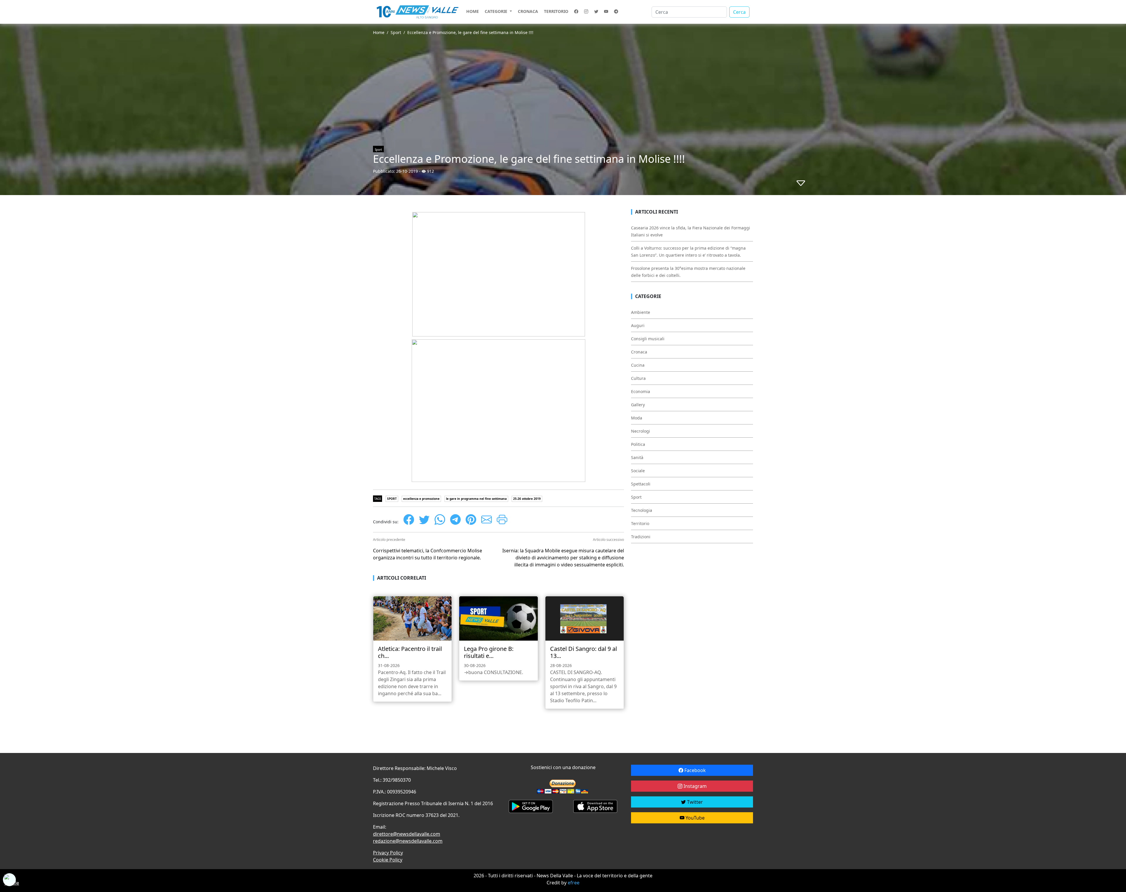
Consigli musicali (647, 338)
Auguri (638, 325)
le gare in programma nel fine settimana (476, 499)
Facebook (694, 770)
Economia (640, 391)
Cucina (638, 365)
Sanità (637, 457)
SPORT (392, 499)
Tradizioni (640, 536)
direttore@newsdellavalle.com (406, 834)
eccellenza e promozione (421, 499)
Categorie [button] (496, 11)
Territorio (556, 11)
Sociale (638, 470)
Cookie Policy (387, 860)
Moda (636, 418)
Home (472, 11)
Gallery (638, 404)
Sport (396, 32)
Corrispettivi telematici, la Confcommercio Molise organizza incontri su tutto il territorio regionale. (427, 554)
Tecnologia (641, 510)
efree (573, 882)
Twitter (694, 802)
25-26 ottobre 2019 (527, 499)
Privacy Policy (388, 852)
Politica (638, 444)
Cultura (638, 378)
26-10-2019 (407, 171)
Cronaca (528, 11)
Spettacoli (640, 484)
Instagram (694, 786)
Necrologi (640, 431)
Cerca (739, 12)
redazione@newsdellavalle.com (407, 841)
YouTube (694, 818)
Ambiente (640, 312)
